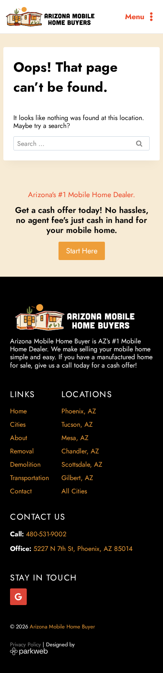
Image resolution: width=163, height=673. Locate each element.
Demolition (25, 464)
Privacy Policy (25, 644)
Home (18, 411)
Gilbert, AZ (77, 478)
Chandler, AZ (80, 451)
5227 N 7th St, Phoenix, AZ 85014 (82, 548)
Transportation (29, 478)
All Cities (74, 491)
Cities (17, 424)
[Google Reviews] (18, 596)
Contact (21, 491)
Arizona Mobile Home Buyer (63, 626)
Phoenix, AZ (78, 411)
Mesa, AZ (75, 438)
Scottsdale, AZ (81, 464)
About (18, 438)
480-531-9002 (46, 534)
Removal (22, 451)
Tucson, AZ (77, 424)
